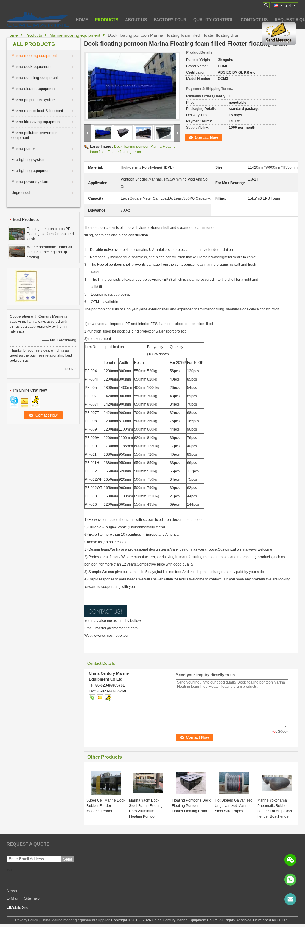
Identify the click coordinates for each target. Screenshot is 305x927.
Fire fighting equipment (31, 170)
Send (67, 859)
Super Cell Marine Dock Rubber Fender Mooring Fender (105, 805)
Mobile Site (19, 908)
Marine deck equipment (31, 66)
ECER (282, 920)
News (12, 890)
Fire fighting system (28, 159)
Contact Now (206, 137)
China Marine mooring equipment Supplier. (76, 920)
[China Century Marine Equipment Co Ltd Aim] (108, 697)
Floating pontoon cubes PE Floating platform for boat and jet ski (50, 234)
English (286, 6)
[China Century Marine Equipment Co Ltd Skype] (92, 697)
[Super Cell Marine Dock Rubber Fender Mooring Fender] (106, 783)
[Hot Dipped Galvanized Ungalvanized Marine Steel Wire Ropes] (234, 783)
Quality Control (213, 19)
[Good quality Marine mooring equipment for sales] (26, 286)
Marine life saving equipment (36, 121)
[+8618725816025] (290, 879)
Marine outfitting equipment (34, 77)
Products (106, 19)
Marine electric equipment (33, 88)
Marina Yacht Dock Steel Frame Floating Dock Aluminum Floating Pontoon (146, 808)
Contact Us (254, 19)
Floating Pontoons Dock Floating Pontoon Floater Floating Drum (191, 805)
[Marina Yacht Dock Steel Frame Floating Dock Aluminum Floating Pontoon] (148, 783)
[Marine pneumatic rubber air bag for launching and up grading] (17, 251)
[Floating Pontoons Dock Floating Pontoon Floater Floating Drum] (191, 783)
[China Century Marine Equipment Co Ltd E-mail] (100, 697)
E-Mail (12, 898)
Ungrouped (20, 192)
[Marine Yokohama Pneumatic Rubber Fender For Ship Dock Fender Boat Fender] (277, 783)
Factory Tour (170, 19)
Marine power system (29, 181)
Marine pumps (23, 148)
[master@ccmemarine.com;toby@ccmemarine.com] (290, 899)
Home (82, 19)
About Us (136, 19)
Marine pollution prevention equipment (34, 135)
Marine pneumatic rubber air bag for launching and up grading (49, 252)
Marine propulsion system (33, 99)
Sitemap (32, 898)
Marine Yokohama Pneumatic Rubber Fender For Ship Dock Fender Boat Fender (275, 808)
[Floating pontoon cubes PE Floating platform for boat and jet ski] (17, 233)
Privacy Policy (26, 920)
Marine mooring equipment (74, 35)
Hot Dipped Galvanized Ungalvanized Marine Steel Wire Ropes (234, 805)
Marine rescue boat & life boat (37, 110)
